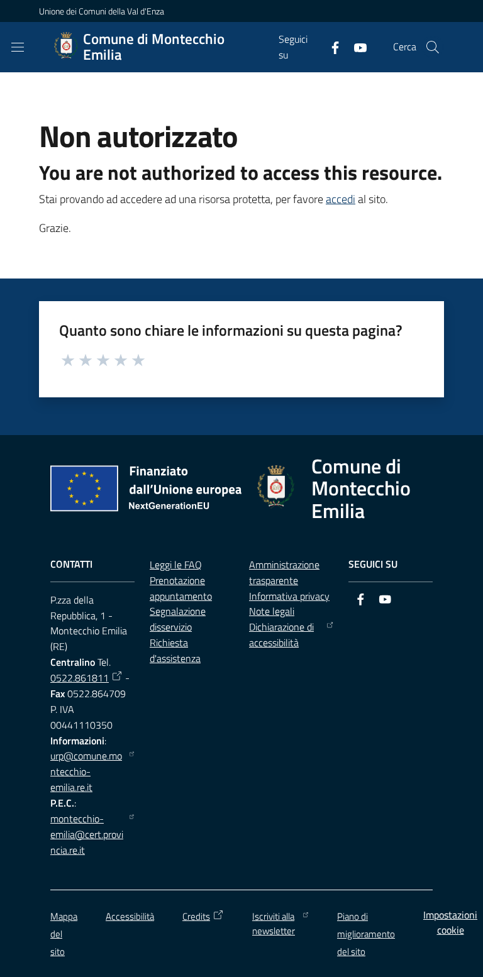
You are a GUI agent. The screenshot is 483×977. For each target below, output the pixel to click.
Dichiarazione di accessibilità (281, 634)
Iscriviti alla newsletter (273, 923)
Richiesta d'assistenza (175, 650)
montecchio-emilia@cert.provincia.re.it (86, 834)
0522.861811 (79, 677)
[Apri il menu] (17, 47)
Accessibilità (130, 916)
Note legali (271, 611)
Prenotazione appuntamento (181, 588)
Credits (196, 916)
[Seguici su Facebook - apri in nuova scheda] (330, 46)
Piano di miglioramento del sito (366, 934)
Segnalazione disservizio (178, 619)
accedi (340, 198)
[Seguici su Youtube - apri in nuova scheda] (355, 46)
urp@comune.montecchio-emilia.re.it (86, 771)
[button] (432, 47)
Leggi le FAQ (176, 564)
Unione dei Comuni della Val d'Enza (101, 11)
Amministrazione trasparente (284, 572)
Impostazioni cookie (450, 922)
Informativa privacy (289, 596)
